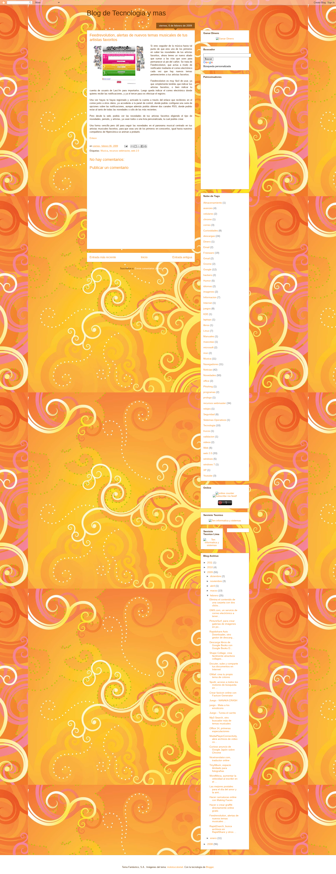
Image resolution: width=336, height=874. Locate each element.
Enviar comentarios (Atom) (148, 268)
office (206, 380)
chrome (207, 219)
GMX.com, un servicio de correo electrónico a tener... (223, 613)
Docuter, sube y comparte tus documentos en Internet (223, 666)
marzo (214, 590)
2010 (210, 567)
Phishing (208, 386)
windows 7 (209, 464)
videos (207, 442)
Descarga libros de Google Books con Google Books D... (220, 645)
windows (208, 458)
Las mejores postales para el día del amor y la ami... (222, 789)
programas (209, 392)
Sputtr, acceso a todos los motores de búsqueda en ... (223, 685)
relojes (207, 408)
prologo (207, 397)
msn (205, 353)
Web (205, 447)
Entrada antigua (182, 257)
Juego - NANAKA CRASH (223, 700)
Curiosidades (210, 230)
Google (207, 269)
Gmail (206, 258)
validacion (208, 436)
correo (207, 225)
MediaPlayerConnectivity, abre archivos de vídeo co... (223, 739)
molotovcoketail (175, 867)
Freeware (208, 252)
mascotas (208, 341)
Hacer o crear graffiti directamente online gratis (221, 807)
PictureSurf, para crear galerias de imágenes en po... (222, 623)
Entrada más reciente (103, 257)
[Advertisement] (213, 133)
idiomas (207, 286)
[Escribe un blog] (135, 146)
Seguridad (209, 414)
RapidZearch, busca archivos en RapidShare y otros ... (222, 829)
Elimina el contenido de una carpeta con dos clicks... (222, 602)
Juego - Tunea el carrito (222, 712)
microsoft (208, 347)
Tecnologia (209, 425)
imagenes (208, 291)
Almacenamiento (212, 202)
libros (206, 325)
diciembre (216, 576)
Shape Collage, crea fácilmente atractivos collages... (222, 656)
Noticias (207, 369)
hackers (207, 275)
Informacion (209, 297)
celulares (208, 213)
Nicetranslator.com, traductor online (220, 759)
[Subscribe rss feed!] (225, 496)
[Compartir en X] (139, 146)
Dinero (207, 241)
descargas (209, 236)
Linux (206, 330)
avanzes (208, 208)
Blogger (210, 867)
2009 (210, 572)
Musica (104, 150)
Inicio (144, 257)
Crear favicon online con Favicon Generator (222, 694)
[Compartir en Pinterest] (145, 146)
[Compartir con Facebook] (142, 146)
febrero (214, 595)
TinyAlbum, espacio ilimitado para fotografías (220, 768)
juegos (207, 308)
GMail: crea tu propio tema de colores (221, 676)
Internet (207, 302)
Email (206, 247)
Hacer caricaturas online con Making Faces (222, 798)
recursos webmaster (119, 150)
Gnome (207, 263)
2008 (210, 844)
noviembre (216, 581)
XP (204, 470)
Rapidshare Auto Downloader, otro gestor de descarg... (221, 634)
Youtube (207, 475)
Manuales (208, 336)
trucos (206, 431)
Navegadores (210, 364)
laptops (207, 319)
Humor (207, 280)
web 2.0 (135, 150)
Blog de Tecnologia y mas (126, 13)
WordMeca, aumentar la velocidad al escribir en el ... (223, 778)
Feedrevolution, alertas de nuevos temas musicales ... (224, 818)
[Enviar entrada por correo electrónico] (125, 146)
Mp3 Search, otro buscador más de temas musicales (220, 720)
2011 (210, 562)
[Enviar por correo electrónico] (132, 146)
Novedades (209, 375)
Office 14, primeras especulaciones (220, 730)
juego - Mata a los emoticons (219, 707)
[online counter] (225, 493)
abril (213, 585)
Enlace (93, 138)
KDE (205, 314)
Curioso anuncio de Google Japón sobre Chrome (222, 749)
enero (213, 838)
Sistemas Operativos (214, 420)
